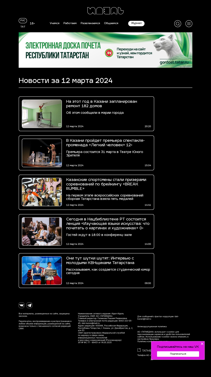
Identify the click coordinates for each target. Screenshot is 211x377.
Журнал (136, 23)
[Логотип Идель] (105, 11)
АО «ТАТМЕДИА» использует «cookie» (156, 332)
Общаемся (111, 23)
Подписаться (178, 354)
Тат (22, 27)
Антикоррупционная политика (152, 326)
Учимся (54, 23)
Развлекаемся (90, 23)
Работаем (70, 23)
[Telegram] (29, 305)
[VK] (21, 305)
